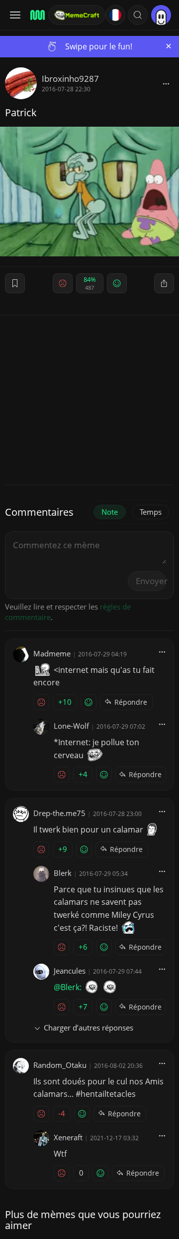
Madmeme (52, 653)
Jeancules (70, 971)
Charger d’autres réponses (88, 1027)
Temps (151, 512)
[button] (138, 15)
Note (109, 512)
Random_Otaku (60, 1065)
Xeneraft (68, 1137)
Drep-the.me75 (59, 813)
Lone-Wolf (71, 726)
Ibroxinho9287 (70, 78)
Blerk (63, 873)
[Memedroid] (36, 15)
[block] (166, 83)
